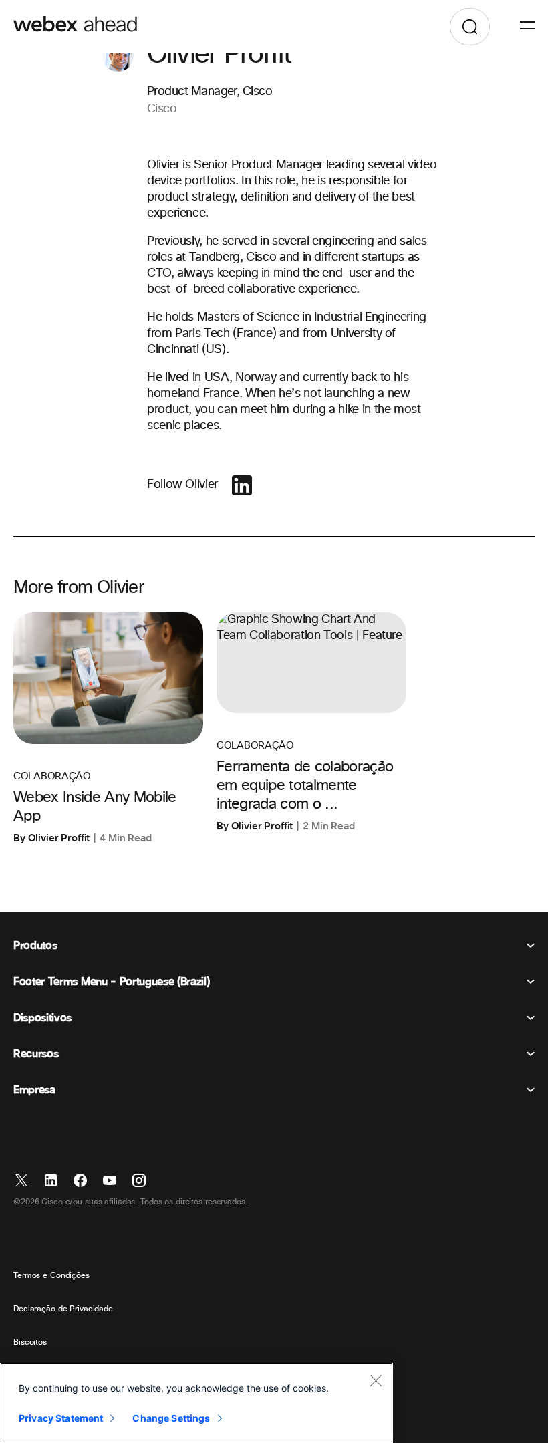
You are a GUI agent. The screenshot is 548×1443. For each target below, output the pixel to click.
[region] (196, 1403)
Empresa (34, 1090)
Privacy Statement (61, 1418)
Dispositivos (42, 1018)
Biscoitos (30, 1343)
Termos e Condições (51, 1276)
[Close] (375, 1380)
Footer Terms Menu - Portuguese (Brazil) (111, 981)
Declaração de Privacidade (63, 1309)
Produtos (35, 945)
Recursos (35, 1054)
